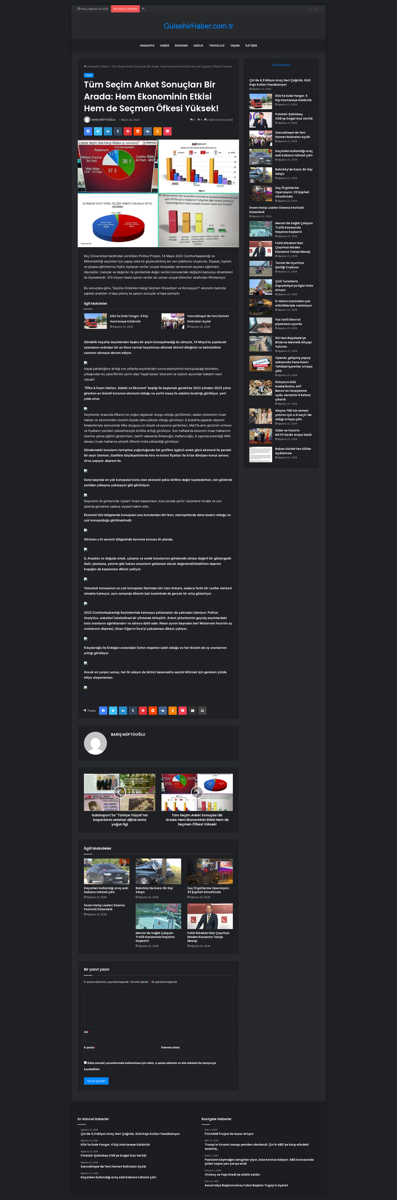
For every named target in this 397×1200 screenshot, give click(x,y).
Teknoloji (216, 45)
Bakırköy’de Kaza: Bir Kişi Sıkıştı (154, 890)
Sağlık (198, 45)
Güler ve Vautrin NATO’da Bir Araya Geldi (293, 432)
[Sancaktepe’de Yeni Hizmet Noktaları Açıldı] (172, 321)
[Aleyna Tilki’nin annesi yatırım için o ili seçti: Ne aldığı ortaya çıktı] (260, 416)
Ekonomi (181, 45)
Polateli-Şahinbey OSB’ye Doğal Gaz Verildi (169, 8)
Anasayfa (147, 45)
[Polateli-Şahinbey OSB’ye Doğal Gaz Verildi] (260, 120)
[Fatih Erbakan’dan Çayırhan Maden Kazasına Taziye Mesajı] (210, 916)
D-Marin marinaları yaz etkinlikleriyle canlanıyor (293, 303)
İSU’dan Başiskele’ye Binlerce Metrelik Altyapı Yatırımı (293, 342)
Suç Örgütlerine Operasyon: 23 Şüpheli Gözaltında (208, 890)
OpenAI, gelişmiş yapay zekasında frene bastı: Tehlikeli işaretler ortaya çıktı (293, 364)
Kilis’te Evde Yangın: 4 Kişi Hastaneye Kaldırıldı (293, 98)
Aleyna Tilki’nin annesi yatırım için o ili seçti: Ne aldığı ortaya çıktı (293, 414)
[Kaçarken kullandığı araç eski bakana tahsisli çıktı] (106, 871)
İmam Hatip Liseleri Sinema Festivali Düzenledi (104, 907)
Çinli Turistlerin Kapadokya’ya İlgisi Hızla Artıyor (294, 285)
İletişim (251, 45)
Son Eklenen (281, 65)
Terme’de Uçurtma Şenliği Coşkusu (289, 265)
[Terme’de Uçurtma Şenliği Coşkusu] (260, 268)
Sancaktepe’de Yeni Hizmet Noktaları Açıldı (292, 135)
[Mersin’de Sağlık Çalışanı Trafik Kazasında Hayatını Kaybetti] (158, 916)
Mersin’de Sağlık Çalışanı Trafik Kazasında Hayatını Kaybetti (155, 937)
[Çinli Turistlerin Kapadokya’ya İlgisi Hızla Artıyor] (260, 287)
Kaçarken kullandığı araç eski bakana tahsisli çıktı (106, 890)
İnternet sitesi (170, 1047)
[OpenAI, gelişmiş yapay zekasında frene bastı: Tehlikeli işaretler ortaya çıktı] (260, 363)
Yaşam (235, 45)
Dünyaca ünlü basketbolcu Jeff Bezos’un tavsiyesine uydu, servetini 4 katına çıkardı (293, 390)
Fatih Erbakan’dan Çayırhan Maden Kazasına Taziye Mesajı (208, 937)
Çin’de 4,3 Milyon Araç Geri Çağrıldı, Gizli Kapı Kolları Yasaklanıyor (280, 82)
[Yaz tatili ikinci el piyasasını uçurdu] (260, 325)
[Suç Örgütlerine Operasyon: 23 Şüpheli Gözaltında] (210, 871)
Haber (164, 45)
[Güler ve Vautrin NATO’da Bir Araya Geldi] (260, 436)
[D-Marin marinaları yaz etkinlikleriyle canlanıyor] (260, 307)
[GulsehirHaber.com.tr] (198, 26)
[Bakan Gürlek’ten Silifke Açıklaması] (260, 454)
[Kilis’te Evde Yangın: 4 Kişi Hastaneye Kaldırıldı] (95, 321)
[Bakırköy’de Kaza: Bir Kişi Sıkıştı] (158, 871)
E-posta (90, 1047)
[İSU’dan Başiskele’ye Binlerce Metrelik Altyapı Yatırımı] (260, 343)
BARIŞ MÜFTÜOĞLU (103, 119)
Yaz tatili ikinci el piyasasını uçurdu (288, 321)
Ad (87, 1032)
